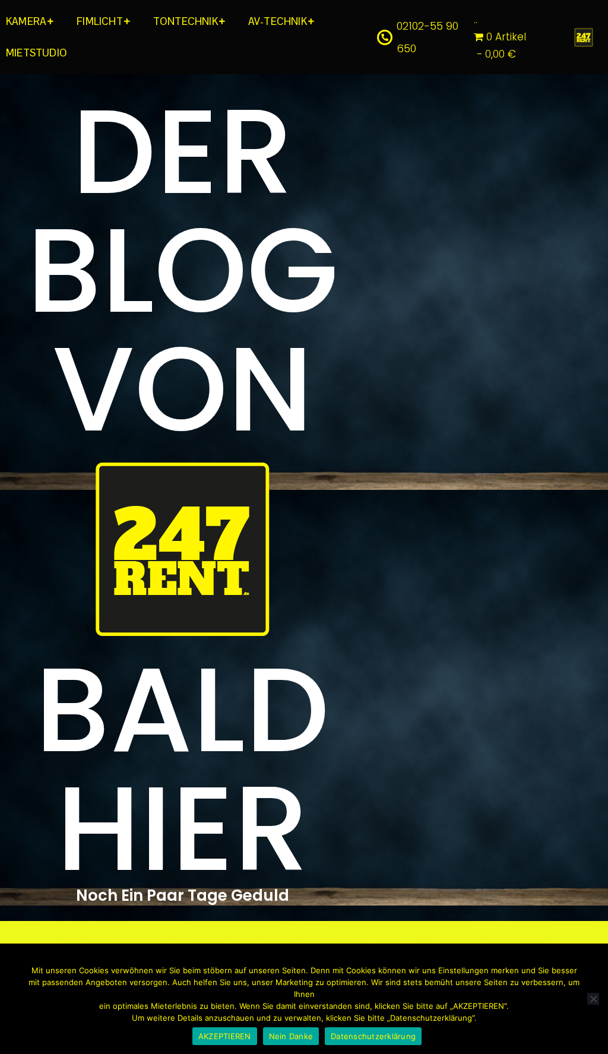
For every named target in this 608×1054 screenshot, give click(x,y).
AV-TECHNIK (277, 21)
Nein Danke (291, 1036)
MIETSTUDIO (36, 52)
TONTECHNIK (185, 21)
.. (475, 19)
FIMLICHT (100, 21)
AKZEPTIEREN (224, 1036)
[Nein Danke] (593, 999)
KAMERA (26, 21)
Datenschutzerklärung (373, 1036)
